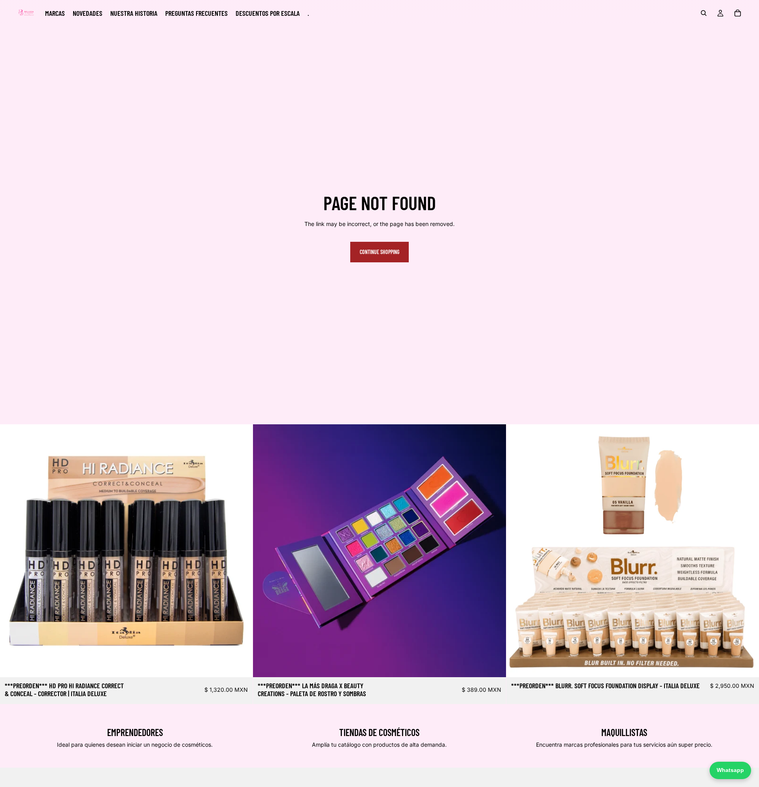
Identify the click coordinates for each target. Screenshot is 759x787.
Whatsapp (730, 770)
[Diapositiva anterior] (265, 550)
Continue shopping (379, 252)
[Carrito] (737, 13)
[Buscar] (703, 13)
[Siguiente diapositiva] (494, 550)
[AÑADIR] (241, 665)
